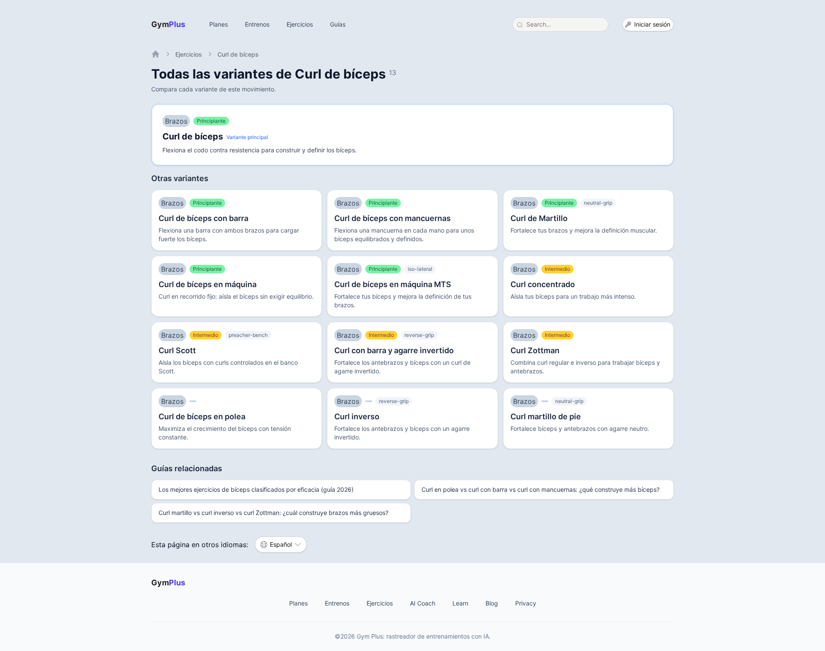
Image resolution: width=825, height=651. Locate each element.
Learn (460, 603)
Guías (337, 24)
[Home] (155, 54)
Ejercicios (300, 24)
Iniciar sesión (652, 24)
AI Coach (422, 603)
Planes (218, 24)
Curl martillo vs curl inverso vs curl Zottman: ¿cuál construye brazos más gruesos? (273, 512)
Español (281, 544)
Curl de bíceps (238, 54)
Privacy (525, 603)
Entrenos (257, 24)
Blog (492, 603)
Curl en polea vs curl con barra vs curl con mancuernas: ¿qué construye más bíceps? (541, 489)
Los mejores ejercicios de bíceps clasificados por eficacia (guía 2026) (256, 489)
